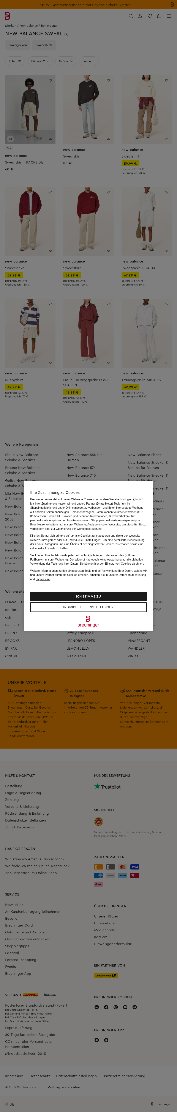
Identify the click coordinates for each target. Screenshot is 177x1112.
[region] (88, 556)
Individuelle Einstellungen (88, 607)
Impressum (43, 579)
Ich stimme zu (88, 596)
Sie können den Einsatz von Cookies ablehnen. (111, 563)
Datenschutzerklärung (132, 574)
